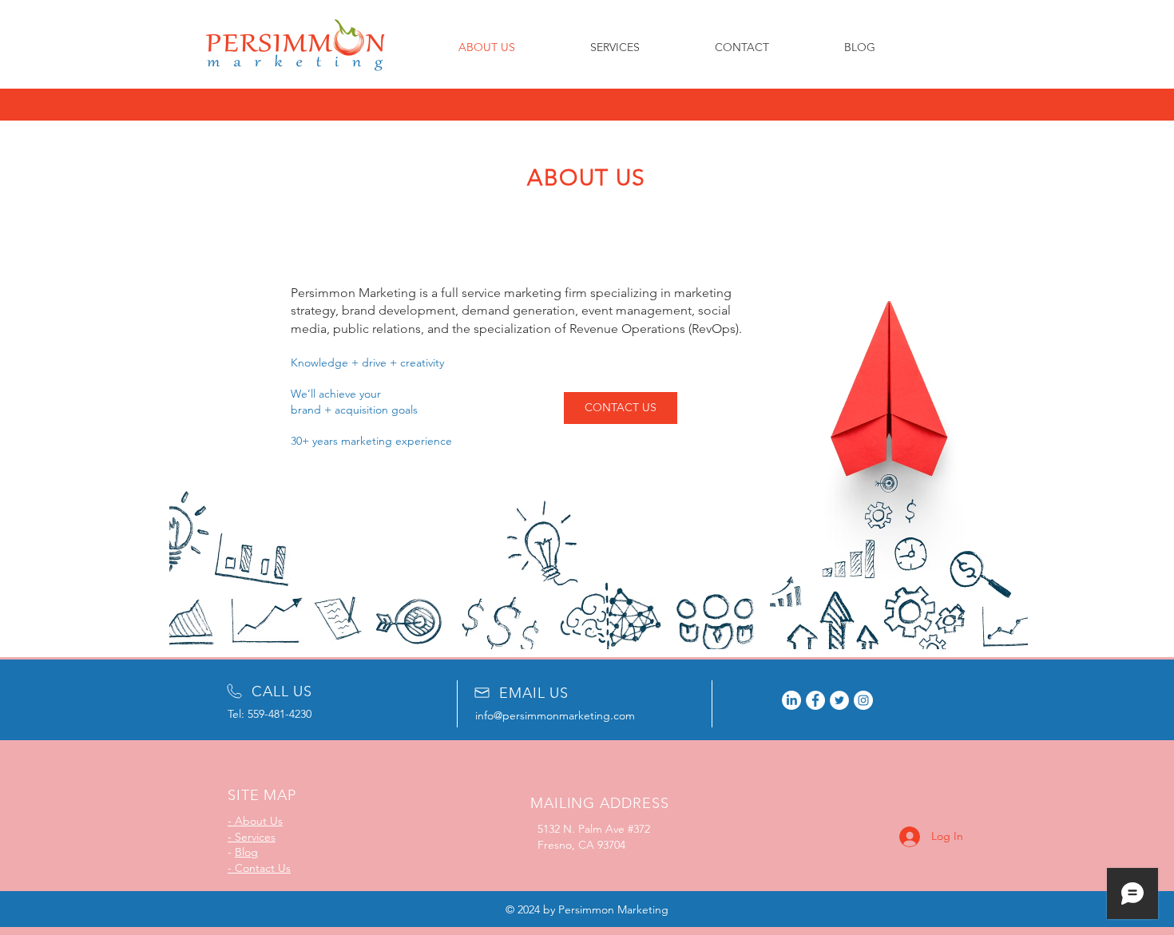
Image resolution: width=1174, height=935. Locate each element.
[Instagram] (863, 700)
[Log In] (896, 837)
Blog (246, 852)
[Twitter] (839, 700)
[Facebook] (815, 700)
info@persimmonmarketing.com (555, 715)
